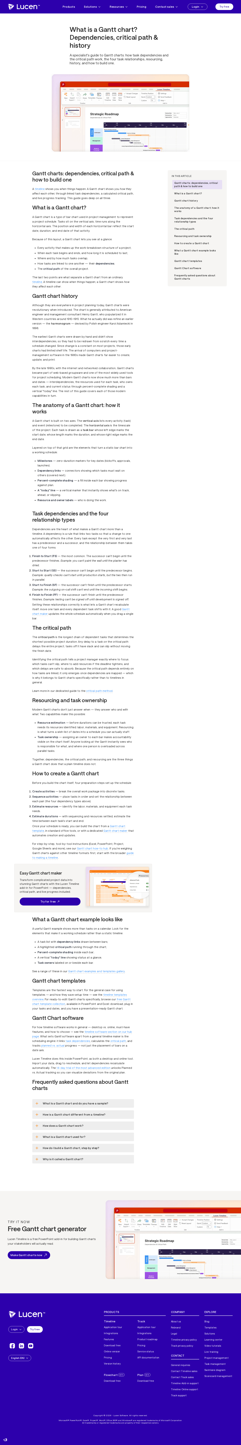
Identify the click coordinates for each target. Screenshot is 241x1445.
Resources (117, 6)
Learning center (213, 1339)
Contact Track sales (182, 1377)
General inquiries (180, 1365)
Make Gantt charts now (26, 1255)
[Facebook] (12, 1346)
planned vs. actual (53, 1045)
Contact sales (164, 6)
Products (69, 6)
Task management (215, 1364)
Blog (207, 1321)
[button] (5, 1440)
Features (109, 1339)
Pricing (141, 6)
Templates (210, 1327)
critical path (118, 1040)
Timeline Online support (184, 1389)
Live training (211, 1351)
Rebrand (176, 1327)
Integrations (111, 1333)
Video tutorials (212, 1345)
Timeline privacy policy (184, 1339)
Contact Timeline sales (184, 1371)
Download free (112, 1345)
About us (176, 1321)
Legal (174, 1333)
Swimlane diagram (215, 1370)
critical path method (99, 690)
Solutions (90, 6)
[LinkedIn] (21, 1346)
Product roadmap (147, 1339)
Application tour (113, 1327)
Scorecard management (218, 1376)
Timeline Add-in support (185, 1383)
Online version (112, 1351)
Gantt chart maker (115, 830)
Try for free (48, 901)
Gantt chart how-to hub (92, 848)
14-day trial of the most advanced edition (83, 1067)
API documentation (148, 1357)
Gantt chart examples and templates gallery (96, 971)
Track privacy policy (182, 1345)
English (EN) (17, 1358)
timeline (40, 188)
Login (195, 6)
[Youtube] (31, 1346)
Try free (224, 6)
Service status (145, 1351)
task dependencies (78, 1040)
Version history (112, 1363)
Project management (216, 1357)
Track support (179, 1395)
